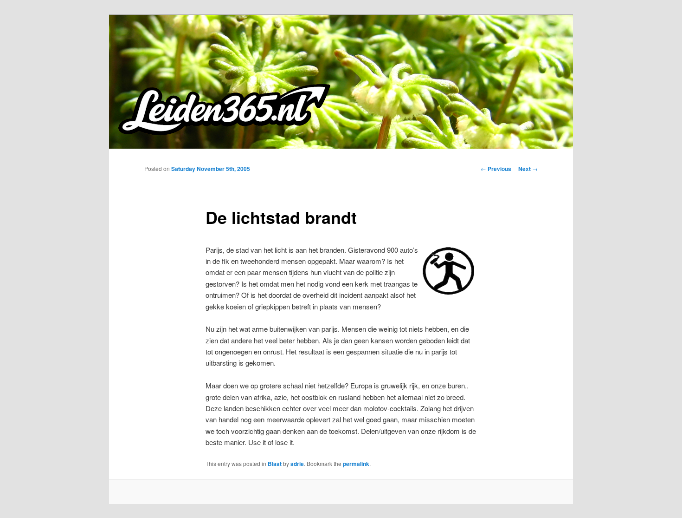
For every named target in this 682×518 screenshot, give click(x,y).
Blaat (275, 463)
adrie (297, 463)
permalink (356, 463)
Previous (496, 168)
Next (528, 168)
